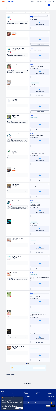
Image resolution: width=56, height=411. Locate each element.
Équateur (39, 402)
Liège (12, 395)
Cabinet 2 (35, 15)
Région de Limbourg (30, 12)
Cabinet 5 (46, 15)
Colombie (36, 402)
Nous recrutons (50, 393)
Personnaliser (5, 408)
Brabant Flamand (22, 12)
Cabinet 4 (42, 15)
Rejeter (12, 408)
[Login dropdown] (49, 1)
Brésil (44, 402)
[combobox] (18, 5)
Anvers (13, 393)
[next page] (31, 363)
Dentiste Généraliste (26, 396)
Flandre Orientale (15, 12)
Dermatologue (26, 392)
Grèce (29, 402)
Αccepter (19, 408)
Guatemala (42, 402)
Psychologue (25, 397)
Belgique (31, 402)
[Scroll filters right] (45, 8)
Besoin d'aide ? (50, 397)
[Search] (49, 5)
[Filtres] (6, 8)
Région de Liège (48, 12)
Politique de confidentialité (51, 409)
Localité (37, 393)
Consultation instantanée (51, 399)
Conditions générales (42, 409)
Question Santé (38, 395)
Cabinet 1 (31, 15)
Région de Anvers (8, 12)
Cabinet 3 (39, 15)
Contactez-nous (50, 392)
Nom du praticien (38, 392)
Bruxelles (13, 392)
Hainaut (43, 12)
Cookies (46, 409)
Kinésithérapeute (26, 395)
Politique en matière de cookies (12, 406)
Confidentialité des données (51, 395)
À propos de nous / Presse (51, 396)
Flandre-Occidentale (37, 12)
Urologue (25, 399)
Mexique (34, 402)
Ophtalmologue (26, 393)
